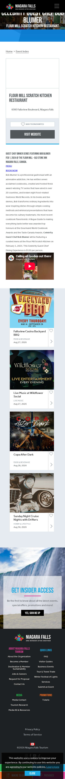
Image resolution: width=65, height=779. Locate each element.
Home (9, 51)
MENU (9, 166)
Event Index (22, 51)
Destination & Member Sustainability (19, 667)
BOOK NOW (12, 170)
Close (32, 773)
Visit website (32, 134)
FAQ (46, 656)
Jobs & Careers (19, 674)
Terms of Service (32, 734)
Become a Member (19, 661)
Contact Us (19, 684)
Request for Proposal (19, 679)
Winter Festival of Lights (46, 676)
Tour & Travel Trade (46, 671)
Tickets (45, 700)
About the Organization (19, 656)
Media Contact (19, 700)
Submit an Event (46, 687)
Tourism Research (19, 705)
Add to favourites (35, 124)
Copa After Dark (23, 454)
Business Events (46, 666)
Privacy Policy (32, 729)
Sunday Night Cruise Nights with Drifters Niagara (26, 519)
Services (46, 681)
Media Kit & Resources (19, 710)
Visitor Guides (46, 661)
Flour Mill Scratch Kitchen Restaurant (30, 98)
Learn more (52, 766)
